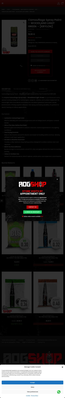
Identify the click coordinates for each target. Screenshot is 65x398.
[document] (32, 199)
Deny (32, 387)
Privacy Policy (34, 395)
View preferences (32, 392)
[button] (62, 367)
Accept (32, 382)
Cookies (28, 395)
